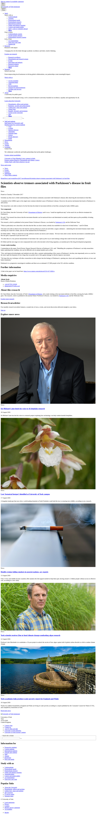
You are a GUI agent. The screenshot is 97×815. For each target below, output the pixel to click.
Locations (7, 147)
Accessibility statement (17, 1)
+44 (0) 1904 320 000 (11, 729)
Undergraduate (9, 767)
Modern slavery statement (12, 807)
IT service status (9, 794)
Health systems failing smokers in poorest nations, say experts (24, 572)
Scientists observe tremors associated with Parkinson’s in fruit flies (50, 178)
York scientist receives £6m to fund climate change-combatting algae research (30, 635)
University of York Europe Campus (15, 732)
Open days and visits (11, 779)
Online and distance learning (13, 772)
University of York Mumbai (13, 730)
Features (7, 172)
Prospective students (11, 747)
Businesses (8, 757)
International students (11, 751)
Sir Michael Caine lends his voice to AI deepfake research (23, 409)
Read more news (6, 710)
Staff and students (10, 121)
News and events (6, 165)
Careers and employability (12, 776)
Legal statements (9, 802)
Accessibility (8, 809)
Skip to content (5, 1)
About (6, 93)
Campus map (8, 725)
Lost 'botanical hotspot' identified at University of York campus (25, 494)
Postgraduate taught (10, 769)
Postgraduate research (11, 771)
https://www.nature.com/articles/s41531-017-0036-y (39, 271)
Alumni (7, 145)
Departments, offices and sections (15, 789)
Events (7, 143)
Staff (6, 754)
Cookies (7, 806)
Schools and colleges (11, 752)
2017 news (21, 178)
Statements (8, 173)
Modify (7, 812)
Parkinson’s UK (60, 222)
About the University (11, 787)
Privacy (7, 804)
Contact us (8, 727)
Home (2, 178)
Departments (8, 140)
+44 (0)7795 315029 (11, 284)
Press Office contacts (11, 175)
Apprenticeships (9, 774)
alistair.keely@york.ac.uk (12, 286)
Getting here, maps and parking (14, 791)
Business (7, 69)
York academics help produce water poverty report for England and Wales (30, 699)
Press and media (9, 759)
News (6, 142)
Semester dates (9, 796)
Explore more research (7, 299)
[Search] (23, 118)
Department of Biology (35, 212)
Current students (9, 749)
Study (6, 13)
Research (7, 46)
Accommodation (9, 777)
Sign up (3, 310)
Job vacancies (9, 792)
